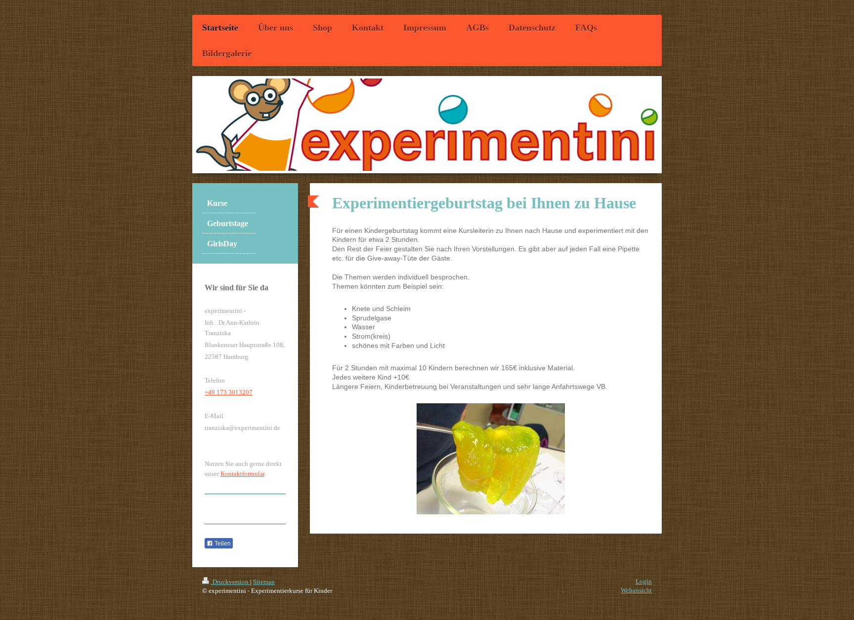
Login (644, 581)
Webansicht (636, 590)
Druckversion (230, 581)
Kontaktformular (242, 473)
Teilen (222, 543)
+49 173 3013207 (229, 392)
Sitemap (264, 581)
